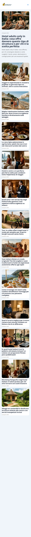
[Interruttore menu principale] (27, 4)
